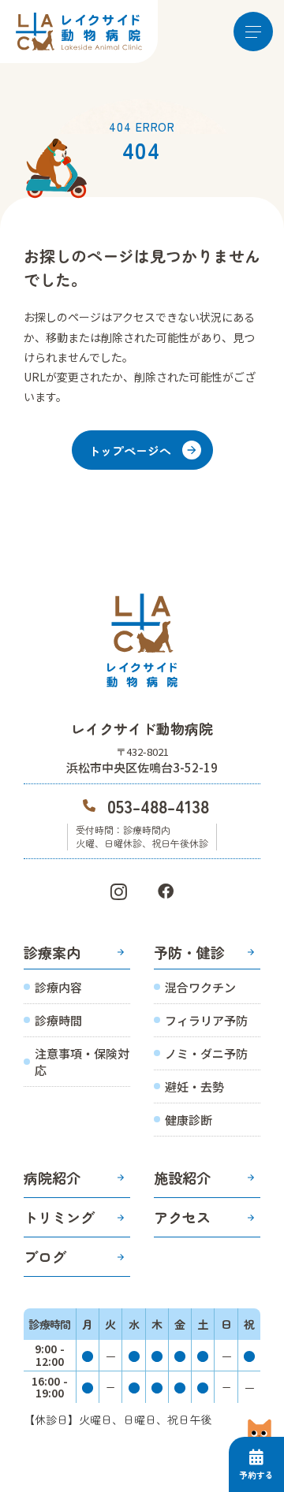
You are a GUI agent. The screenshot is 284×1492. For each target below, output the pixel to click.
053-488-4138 (158, 805)
